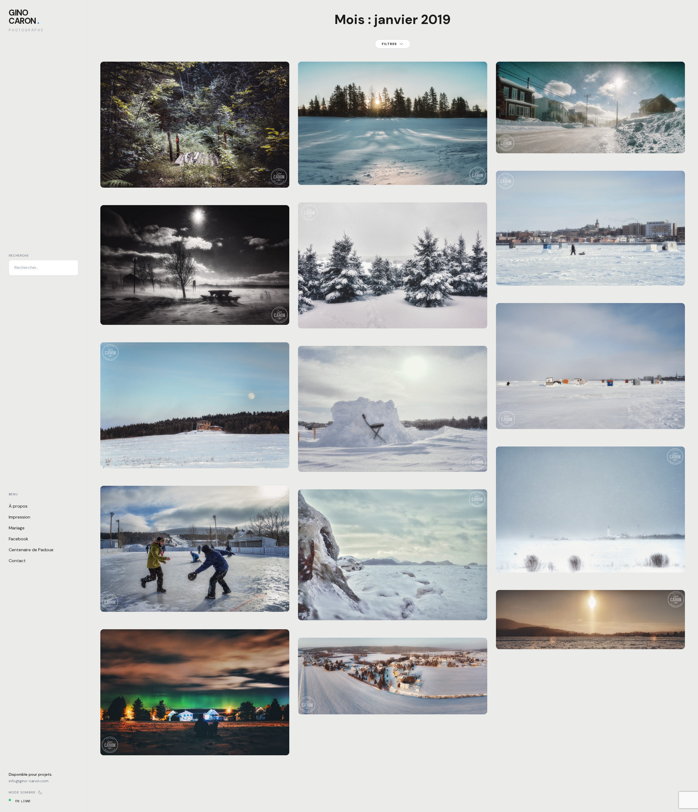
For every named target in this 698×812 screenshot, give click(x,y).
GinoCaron (24, 16)
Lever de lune (195, 458)
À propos (18, 506)
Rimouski (173, 308)
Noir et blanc (132, 308)
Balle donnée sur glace (195, 601)
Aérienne (312, 697)
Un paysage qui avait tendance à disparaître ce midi (590, 559)
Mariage (17, 528)
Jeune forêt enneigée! (393, 318)
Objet (322, 455)
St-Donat (141, 171)
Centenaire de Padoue (31, 550)
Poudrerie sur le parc (195, 314)
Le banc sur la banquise (392, 461)
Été (110, 171)
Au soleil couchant (392, 704)
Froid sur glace (590, 275)
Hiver (111, 308)
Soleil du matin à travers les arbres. (392, 174)
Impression (19, 517)
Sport (125, 595)
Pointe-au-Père (546, 549)
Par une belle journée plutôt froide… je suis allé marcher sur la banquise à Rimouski (590, 416)
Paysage (123, 171)
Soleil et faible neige (590, 639)
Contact (17, 561)
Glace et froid (393, 610)
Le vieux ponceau (195, 177)
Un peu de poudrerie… (590, 143)
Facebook (18, 539)
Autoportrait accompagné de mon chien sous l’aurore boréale (194, 742)
